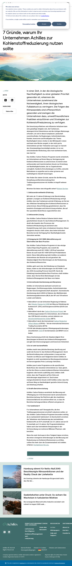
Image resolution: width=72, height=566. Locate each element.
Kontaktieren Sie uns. (41, 445)
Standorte (66, 533)
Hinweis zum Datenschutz (57, 548)
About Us (66, 527)
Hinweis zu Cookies (40, 548)
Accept (44, 24)
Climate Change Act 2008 (40, 304)
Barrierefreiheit (26, 548)
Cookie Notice (45, 16)
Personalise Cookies (29, 24)
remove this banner (60, 563)
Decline (59, 24)
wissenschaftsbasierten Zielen (39, 319)
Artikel (52, 527)
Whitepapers (55, 530)
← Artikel (5, 90)
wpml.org (22, 563)
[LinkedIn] (9, 532)
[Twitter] (4, 532)
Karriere (65, 530)
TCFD (40, 331)
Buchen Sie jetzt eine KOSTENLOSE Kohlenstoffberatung (48, 453)
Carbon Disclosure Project (54, 311)
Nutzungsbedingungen (28, 550)
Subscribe (9, 111)
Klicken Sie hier (62, 188)
